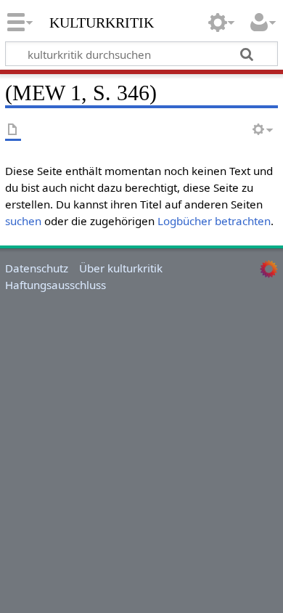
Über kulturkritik (121, 268)
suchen (23, 221)
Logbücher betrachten (214, 221)
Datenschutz (36, 268)
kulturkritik (101, 21)
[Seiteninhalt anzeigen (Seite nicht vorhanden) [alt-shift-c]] (13, 130)
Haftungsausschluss (55, 284)
